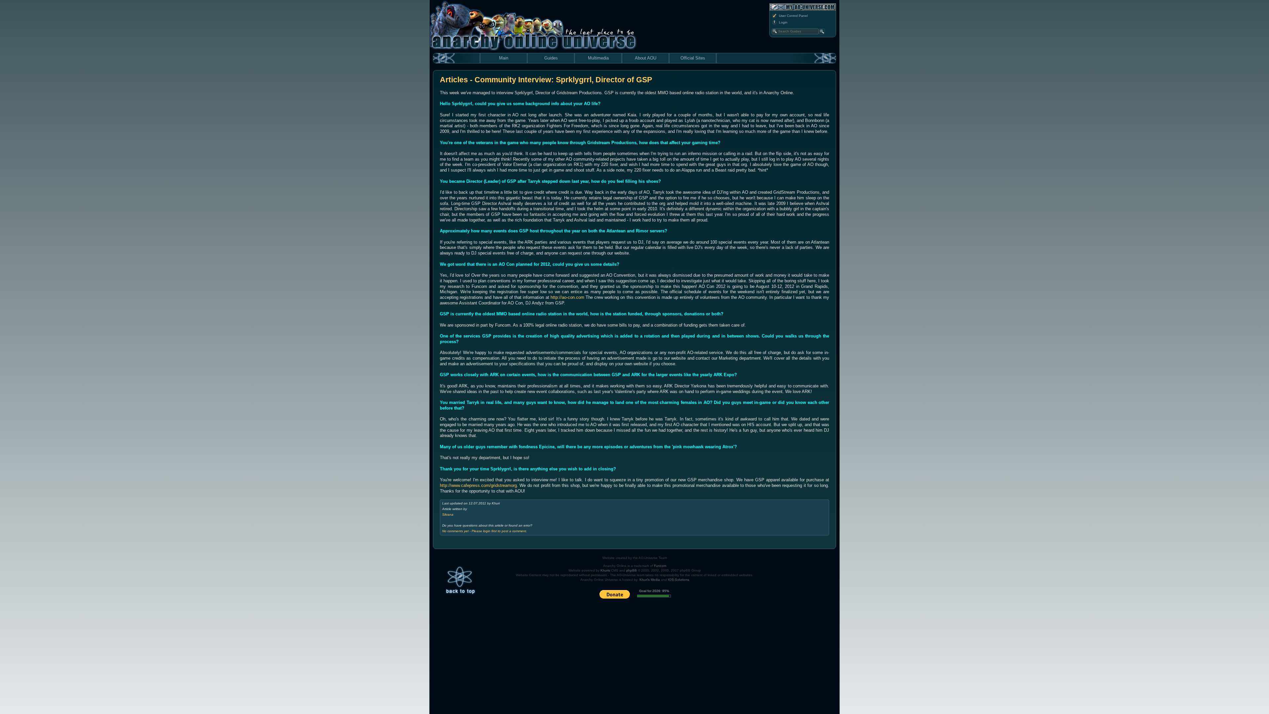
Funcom (660, 566)
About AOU (645, 58)
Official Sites (692, 58)
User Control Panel (793, 16)
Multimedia (598, 58)
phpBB (631, 570)
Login (783, 22)
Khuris (605, 570)
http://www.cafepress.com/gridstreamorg (478, 485)
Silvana (447, 514)
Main (503, 58)
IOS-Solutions (678, 579)
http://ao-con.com (567, 297)
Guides (551, 58)
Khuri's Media (649, 579)
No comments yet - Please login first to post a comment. (484, 531)
